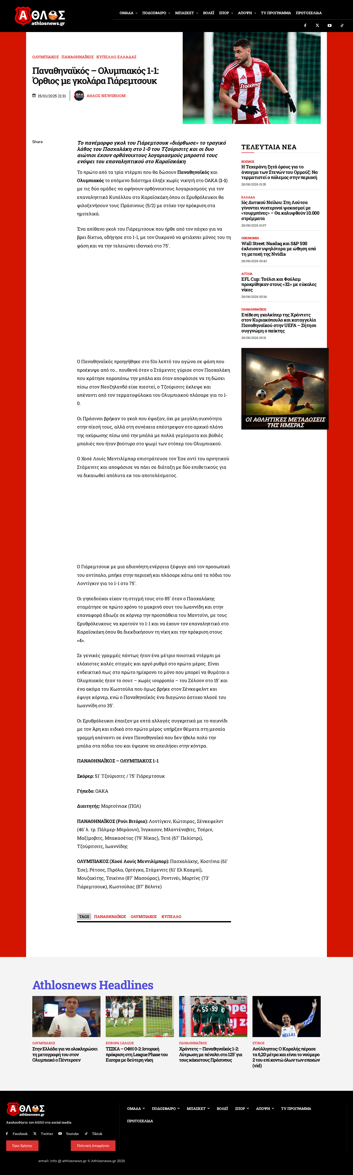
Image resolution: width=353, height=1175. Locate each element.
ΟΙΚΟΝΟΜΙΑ (250, 238)
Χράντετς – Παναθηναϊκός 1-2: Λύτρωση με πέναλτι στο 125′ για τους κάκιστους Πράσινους (210, 1054)
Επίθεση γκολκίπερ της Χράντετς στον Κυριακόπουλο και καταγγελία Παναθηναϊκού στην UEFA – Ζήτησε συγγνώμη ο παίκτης (279, 323)
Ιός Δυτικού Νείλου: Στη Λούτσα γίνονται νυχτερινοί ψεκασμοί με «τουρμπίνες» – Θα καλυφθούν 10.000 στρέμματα (280, 210)
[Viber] (37, 191)
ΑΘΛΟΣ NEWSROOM (106, 95)
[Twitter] (318, 26)
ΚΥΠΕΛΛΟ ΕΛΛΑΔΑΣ (116, 57)
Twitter (47, 1133)
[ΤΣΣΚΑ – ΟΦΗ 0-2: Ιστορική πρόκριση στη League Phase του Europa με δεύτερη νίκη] (140, 1016)
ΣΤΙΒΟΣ (258, 1043)
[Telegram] (37, 203)
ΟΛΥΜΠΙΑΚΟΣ (45, 57)
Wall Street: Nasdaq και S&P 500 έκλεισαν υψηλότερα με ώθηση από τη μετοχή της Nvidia (278, 248)
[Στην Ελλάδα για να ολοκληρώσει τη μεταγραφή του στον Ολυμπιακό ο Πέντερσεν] (66, 1016)
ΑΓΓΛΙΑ (246, 273)
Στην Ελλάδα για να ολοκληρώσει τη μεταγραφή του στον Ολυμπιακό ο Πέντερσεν (64, 1054)
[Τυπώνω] (37, 227)
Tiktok (97, 1133)
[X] (37, 166)
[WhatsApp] (37, 179)
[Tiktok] (342, 26)
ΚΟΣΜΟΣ (247, 161)
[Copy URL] (37, 215)
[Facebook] (305, 26)
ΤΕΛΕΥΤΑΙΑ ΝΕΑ (268, 147)
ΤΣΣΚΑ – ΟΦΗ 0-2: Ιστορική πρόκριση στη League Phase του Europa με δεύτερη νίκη (137, 1054)
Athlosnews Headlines (92, 985)
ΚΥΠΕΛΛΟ (171, 916)
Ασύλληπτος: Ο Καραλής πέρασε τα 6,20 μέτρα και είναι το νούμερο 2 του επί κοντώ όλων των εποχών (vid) (286, 1057)
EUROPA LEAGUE (120, 1043)
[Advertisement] (154, 522)
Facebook (20, 1133)
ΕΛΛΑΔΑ (248, 197)
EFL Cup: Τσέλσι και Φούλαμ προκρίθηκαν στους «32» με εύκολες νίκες (279, 284)
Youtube (72, 1133)
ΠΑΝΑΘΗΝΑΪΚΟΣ (78, 57)
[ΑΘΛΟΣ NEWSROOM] (80, 95)
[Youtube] (330, 26)
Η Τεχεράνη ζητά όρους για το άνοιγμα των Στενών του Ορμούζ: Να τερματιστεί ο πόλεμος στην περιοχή (279, 172)
